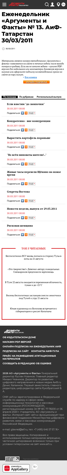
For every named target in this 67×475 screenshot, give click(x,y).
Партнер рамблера (30, 459)
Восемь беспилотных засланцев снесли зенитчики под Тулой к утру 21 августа (33, 297)
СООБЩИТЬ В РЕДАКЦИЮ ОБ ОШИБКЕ (27, 363)
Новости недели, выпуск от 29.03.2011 (32, 208)
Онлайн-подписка (36, 82)
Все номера (31, 77)
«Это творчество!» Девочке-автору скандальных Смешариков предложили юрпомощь (33, 270)
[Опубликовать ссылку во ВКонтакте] (22, 113)
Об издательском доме (19, 337)
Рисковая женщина (20, 225)
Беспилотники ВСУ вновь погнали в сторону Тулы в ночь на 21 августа (33, 257)
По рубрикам (26, 96)
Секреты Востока (18, 191)
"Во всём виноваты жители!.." (27, 155)
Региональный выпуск (49, 96)
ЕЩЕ (31, 113)
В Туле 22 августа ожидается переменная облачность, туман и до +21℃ (33, 283)
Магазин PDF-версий (17, 341)
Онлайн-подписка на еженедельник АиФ (32, 346)
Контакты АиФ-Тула (45, 351)
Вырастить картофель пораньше (28, 138)
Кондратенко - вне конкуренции (28, 121)
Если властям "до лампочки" (26, 104)
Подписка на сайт (16, 351)
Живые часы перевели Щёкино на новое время (34, 173)
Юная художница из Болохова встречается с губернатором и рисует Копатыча (33, 310)
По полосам (9, 96)
